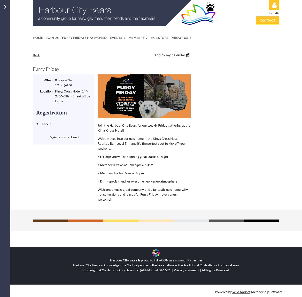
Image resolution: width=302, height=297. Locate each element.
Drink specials (110, 181)
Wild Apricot (241, 292)
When (48, 80)
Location (46, 91)
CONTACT (267, 20)
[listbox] (172, 55)
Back (36, 55)
